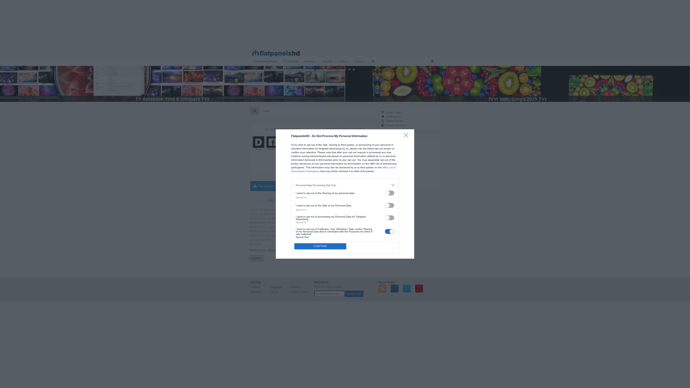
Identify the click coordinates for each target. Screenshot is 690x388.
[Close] (407, 136)
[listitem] (345, 185)
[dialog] (345, 194)
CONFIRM (320, 246)
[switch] (389, 193)
